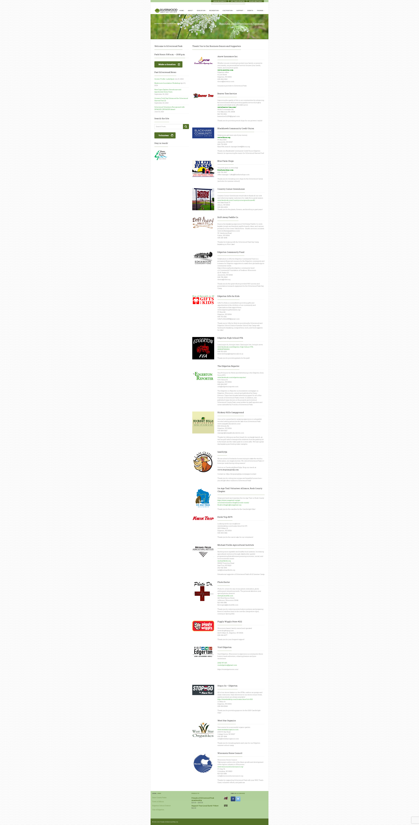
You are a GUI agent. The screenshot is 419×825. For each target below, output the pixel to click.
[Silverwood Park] (165, 10)
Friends (260, 10)
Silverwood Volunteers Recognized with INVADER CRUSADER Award (169, 108)
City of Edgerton (158, 810)
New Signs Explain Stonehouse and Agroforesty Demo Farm (167, 91)
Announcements (219, 1)
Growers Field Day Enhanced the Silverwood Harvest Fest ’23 (171, 99)
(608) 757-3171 (222, 663)
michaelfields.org (224, 561)
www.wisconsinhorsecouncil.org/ (230, 767)
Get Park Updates (238, 1)
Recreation (214, 10)
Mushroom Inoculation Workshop (167, 83)
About (190, 10)
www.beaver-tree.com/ (226, 107)
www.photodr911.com (225, 596)
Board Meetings (255, 1)
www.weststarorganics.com (227, 730)
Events (250, 10)
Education (201, 10)
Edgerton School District (161, 806)
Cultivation (227, 10)
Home (181, 10)
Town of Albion (158, 802)
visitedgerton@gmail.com (227, 665)
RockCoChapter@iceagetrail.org (229, 505)
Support (239, 10)
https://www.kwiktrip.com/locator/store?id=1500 (235, 699)
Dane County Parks (159, 797)
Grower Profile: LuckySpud (164, 79)
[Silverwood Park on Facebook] (233, 798)
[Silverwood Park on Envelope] (238, 798)
